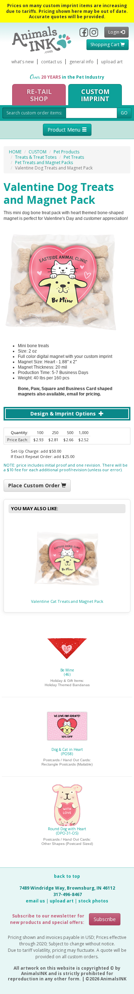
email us (35, 901)
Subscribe (105, 919)
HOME (15, 152)
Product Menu (65, 129)
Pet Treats (74, 157)
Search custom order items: (34, 113)
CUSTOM (37, 152)
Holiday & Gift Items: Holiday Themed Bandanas (67, 683)
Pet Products (66, 152)
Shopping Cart (105, 44)
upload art (112, 62)
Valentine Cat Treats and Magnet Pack (67, 601)
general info (81, 62)
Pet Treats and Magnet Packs (44, 162)
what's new (22, 62)
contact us (51, 62)
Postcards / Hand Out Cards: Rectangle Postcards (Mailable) (67, 762)
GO (124, 113)
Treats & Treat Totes (35, 157)
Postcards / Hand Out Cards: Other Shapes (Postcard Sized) (67, 841)
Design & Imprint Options (63, 413)
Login (114, 32)
